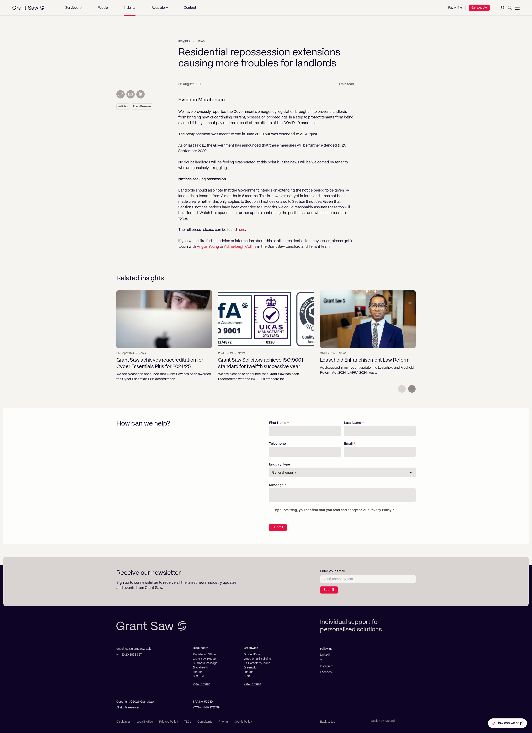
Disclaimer (123, 721)
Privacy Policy (380, 510)
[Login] (502, 7)
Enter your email (332, 571)
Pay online (455, 7)
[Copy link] (120, 94)
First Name (277, 423)
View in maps (201, 684)
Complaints (204, 721)
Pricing (223, 721)
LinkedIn (325, 654)
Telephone (277, 443)
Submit (278, 527)
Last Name (352, 423)
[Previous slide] (402, 389)
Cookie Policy (243, 721)
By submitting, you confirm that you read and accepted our (333, 510)
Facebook (326, 672)
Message (276, 485)
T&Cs (187, 721)
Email (348, 443)
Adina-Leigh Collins (240, 247)
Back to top (327, 721)
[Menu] (517, 7)
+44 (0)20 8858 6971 (129, 654)
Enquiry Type (279, 464)
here (241, 230)
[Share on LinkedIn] (140, 94)
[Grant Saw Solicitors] (28, 8)
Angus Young (208, 247)
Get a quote (479, 7)
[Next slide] (412, 389)
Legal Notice (145, 721)
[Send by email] (130, 94)
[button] (73, 8)
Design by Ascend (383, 720)
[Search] (510, 7)
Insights (184, 41)
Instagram (326, 666)
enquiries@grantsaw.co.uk (133, 648)
